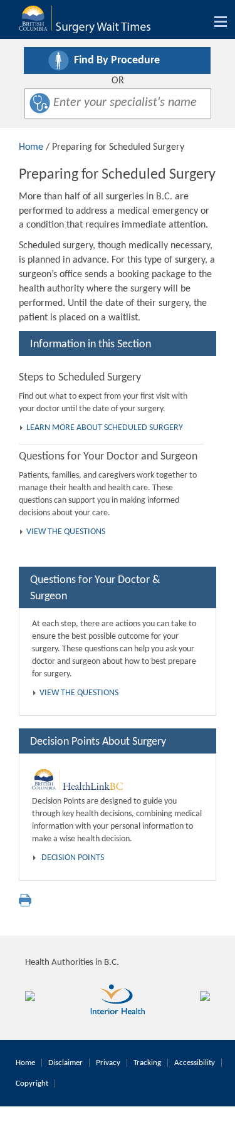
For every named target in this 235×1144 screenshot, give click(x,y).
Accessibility (194, 1063)
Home (31, 147)
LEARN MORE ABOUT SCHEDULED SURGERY (104, 428)
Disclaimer (65, 1063)
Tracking (147, 1063)
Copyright (32, 1083)
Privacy (108, 1063)
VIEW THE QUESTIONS (65, 532)
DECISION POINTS (72, 858)
